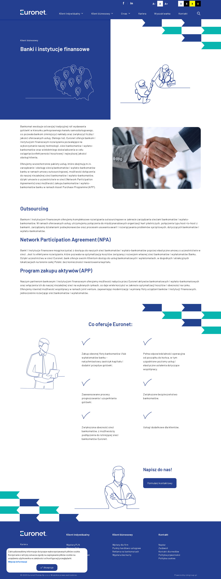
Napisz (162, 544)
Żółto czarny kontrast (198, 3)
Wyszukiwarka (162, 13)
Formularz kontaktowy (159, 483)
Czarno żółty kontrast (192, 3)
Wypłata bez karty (121, 554)
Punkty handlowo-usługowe (126, 548)
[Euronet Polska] (37, 13)
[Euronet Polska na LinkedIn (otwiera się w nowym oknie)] (131, 3)
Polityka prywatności (169, 554)
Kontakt (183, 13)
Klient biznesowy (101, 13)
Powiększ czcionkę (166, 3)
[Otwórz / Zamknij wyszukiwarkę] (199, 13)
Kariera (142, 13)
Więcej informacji (17, 561)
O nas (124, 13)
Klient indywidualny (70, 13)
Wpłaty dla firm (120, 544)
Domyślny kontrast (181, 3)
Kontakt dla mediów (169, 551)
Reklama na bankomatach (125, 551)
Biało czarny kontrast (186, 3)
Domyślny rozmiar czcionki (160, 3)
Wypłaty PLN (73, 544)
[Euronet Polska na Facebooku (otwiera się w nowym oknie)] (123, 3)
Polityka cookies (167, 558)
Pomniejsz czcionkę (154, 3)
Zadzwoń (163, 548)
